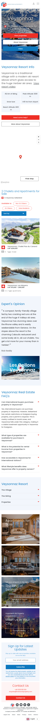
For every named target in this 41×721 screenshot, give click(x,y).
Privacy (24, 715)
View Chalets (19, 568)
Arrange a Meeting (19, 631)
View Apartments (19, 537)
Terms (30, 715)
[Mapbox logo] (5, 182)
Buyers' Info (7, 715)
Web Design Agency (31, 707)
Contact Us (20, 698)
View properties (20, 35)
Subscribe (20, 667)
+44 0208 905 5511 (20, 690)
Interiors (36, 715)
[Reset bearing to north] (38, 142)
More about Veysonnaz (20, 124)
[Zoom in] (38, 136)
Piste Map (29, 178)
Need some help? (20, 117)
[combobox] (32, 719)
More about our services (19, 599)
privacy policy (10, 676)
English (32, 719)
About (13, 715)
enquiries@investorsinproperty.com (20, 692)
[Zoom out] (38, 139)
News (18, 715)
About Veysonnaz (21, 42)
